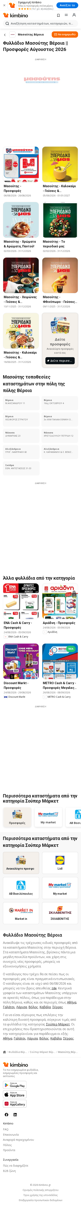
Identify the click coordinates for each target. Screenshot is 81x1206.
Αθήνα (71, 1002)
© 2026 (40, 1185)
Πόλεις (7, 1145)
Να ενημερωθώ (67, 34)
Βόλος (33, 1007)
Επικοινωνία (11, 1134)
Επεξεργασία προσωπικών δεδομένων (40, 1200)
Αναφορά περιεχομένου (18, 1140)
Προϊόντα (9, 1150)
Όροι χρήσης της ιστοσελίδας (41, 1195)
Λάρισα (21, 1007)
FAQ (5, 1129)
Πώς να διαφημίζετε (15, 1165)
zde (54, 988)
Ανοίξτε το (67, 5)
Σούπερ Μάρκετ (58, 1024)
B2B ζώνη (9, 1171)
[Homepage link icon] (4, 1052)
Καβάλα (45, 1007)
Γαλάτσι (9, 1007)
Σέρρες (57, 1007)
